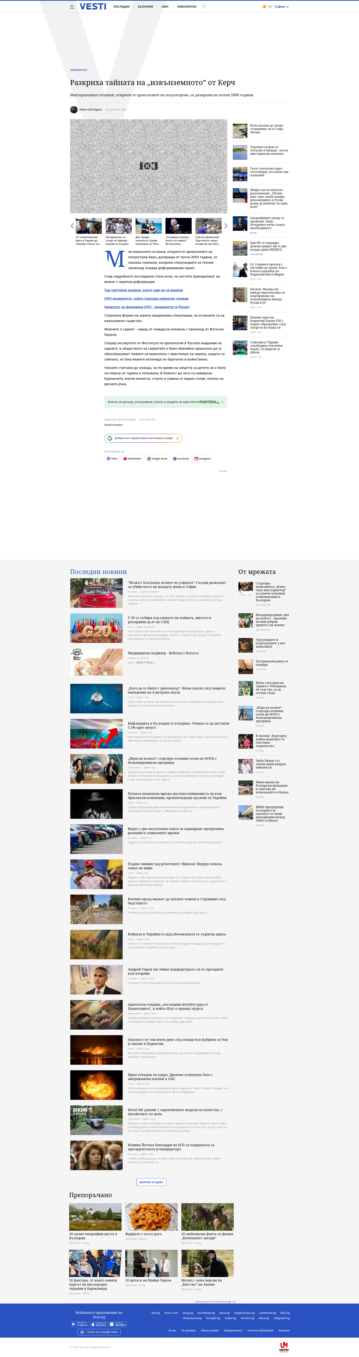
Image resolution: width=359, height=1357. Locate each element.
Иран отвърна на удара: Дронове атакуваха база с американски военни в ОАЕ (170, 1076)
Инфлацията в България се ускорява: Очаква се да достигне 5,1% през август (179, 725)
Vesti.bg (93, 6)
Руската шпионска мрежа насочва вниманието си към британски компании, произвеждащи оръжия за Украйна (177, 795)
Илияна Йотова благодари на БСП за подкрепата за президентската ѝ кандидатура (171, 1147)
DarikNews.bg (206, 1313)
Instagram (205, 458)
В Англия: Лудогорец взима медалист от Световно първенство (271, 741)
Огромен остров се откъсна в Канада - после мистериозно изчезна (269, 150)
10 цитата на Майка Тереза (148, 1280)
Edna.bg (264, 1318)
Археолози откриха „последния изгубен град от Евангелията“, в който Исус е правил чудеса (168, 1006)
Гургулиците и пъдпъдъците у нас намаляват (270, 643)
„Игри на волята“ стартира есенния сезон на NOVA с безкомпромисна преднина (172, 760)
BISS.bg (285, 1313)
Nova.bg (224, 1313)
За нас (172, 1330)
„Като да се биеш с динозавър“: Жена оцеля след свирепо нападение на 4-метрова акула (176, 690)
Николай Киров (90, 109)
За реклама (189, 1330)
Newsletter (134, 458)
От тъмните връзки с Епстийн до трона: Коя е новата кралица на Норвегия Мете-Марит (268, 269)
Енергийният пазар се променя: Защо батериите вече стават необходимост (267, 223)
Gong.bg (187, 1313)
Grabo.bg (230, 1318)
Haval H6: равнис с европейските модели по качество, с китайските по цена (175, 1112)
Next (225, 233)
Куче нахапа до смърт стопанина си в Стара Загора (266, 128)
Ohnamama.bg (192, 1318)
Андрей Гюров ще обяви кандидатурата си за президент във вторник (176, 971)
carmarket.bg (256, 254)
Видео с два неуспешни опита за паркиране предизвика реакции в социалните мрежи (176, 830)
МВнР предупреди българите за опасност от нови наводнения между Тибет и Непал (270, 813)
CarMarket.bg (267, 1313)
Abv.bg (155, 1313)
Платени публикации (260, 1330)
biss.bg (253, 232)
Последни (121, 6)
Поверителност (233, 1330)
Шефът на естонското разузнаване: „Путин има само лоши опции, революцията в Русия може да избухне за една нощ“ (269, 198)
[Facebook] (289, 1335)
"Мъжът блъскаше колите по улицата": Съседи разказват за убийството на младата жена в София (177, 584)
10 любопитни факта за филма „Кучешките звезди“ (207, 1236)
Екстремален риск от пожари (272, 663)
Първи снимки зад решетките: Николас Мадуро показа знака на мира (175, 866)
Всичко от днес (151, 1182)
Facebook (183, 458)
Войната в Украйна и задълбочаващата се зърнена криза (177, 934)
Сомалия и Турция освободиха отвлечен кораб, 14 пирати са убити (266, 347)
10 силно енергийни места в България (93, 1236)
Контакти (284, 1330)
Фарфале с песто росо (143, 1234)
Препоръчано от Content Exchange (213, 1301)
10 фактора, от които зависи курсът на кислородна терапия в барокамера (93, 1284)
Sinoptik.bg (213, 1318)
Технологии (134, 1118)
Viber (114, 458)
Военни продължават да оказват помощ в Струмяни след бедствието (176, 901)
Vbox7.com (171, 1313)
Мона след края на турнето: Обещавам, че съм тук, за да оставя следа (271, 688)
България (145, 6)
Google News (159, 458)
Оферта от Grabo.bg (138, 658)
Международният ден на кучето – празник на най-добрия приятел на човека (272, 620)
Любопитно (187, 6)
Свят (165, 6)
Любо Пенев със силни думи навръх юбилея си (271, 764)
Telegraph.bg (282, 1318)
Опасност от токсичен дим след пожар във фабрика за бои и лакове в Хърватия (178, 1041)
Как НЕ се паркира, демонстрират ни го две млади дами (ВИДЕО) (268, 246)
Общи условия (210, 1330)
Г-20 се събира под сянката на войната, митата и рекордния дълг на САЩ (169, 619)
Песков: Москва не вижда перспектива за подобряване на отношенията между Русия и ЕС (267, 296)
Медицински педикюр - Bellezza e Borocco (163, 653)
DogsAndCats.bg (244, 1313)
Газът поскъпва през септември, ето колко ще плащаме (269, 171)
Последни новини (98, 571)
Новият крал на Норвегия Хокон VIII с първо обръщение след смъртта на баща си (268, 322)
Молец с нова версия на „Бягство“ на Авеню (201, 1282)
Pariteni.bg (247, 1318)
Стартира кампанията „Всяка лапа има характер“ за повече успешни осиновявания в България (271, 591)
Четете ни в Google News (102, 1332)
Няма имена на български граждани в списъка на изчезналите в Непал (272, 787)
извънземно (114, 424)
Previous (72, 233)
